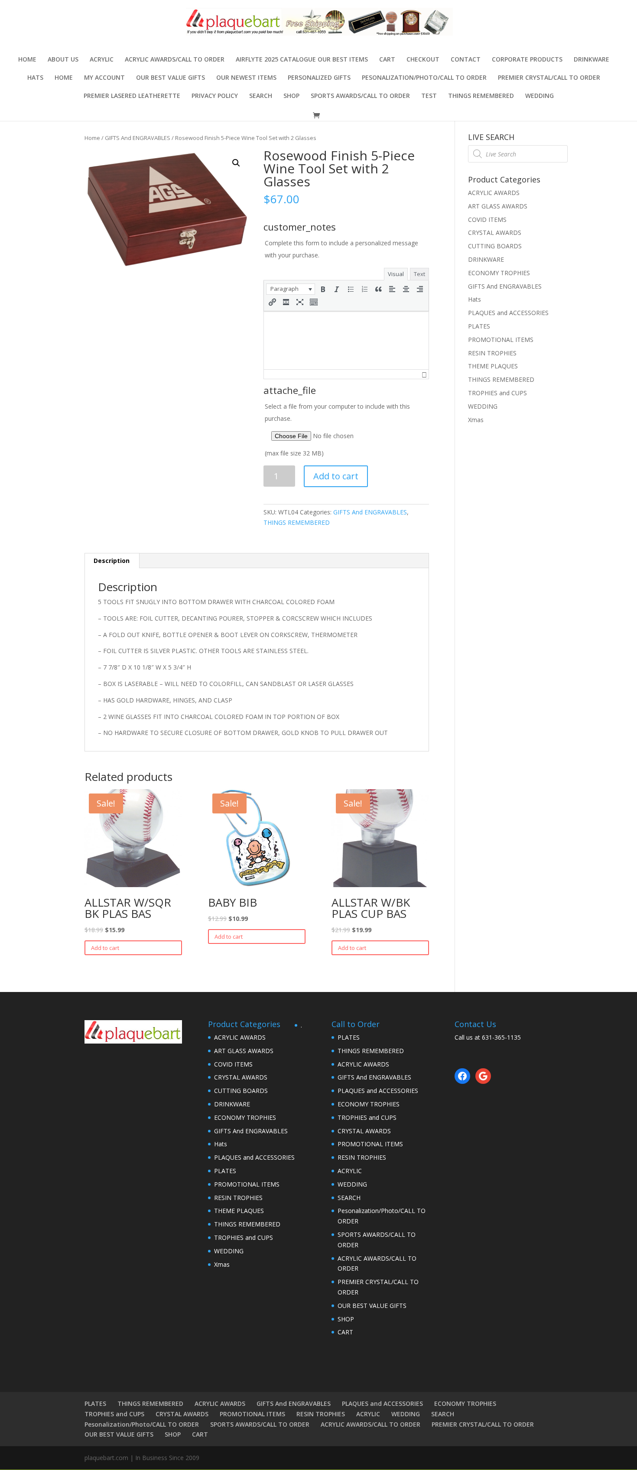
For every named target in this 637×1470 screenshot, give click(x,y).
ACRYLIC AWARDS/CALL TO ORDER (174, 59)
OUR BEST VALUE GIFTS (170, 78)
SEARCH (260, 96)
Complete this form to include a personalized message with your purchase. (341, 249)
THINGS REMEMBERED (481, 96)
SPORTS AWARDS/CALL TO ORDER (360, 96)
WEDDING (539, 96)
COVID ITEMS (487, 219)
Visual (396, 274)
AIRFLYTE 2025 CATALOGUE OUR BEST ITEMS (302, 59)
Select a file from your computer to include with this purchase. (337, 429)
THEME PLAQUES (493, 366)
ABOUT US (63, 59)
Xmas (476, 420)
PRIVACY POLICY (215, 96)
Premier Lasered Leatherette (132, 96)
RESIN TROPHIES (492, 353)
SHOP (291, 96)
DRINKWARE (591, 59)
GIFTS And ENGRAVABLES (137, 138)
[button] (290, 289)
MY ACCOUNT (104, 78)
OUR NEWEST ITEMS (246, 78)
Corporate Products (527, 59)
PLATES (479, 326)
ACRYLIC (102, 59)
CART (387, 59)
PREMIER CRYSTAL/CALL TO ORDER (549, 78)
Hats (35, 78)
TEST (429, 96)
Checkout (422, 59)
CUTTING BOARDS (495, 246)
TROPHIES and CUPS (497, 393)
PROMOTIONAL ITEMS (500, 339)
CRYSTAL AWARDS (494, 232)
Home (27, 59)
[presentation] (290, 289)
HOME (64, 78)
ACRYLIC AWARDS (494, 193)
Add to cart (335, 476)
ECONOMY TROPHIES (499, 273)
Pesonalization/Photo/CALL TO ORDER (424, 78)
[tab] (112, 560)
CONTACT (466, 59)
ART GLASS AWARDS (497, 206)
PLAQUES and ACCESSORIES (508, 313)
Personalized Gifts (319, 78)
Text (419, 274)
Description (112, 560)
